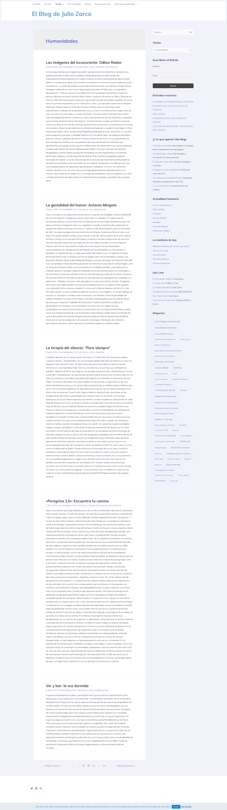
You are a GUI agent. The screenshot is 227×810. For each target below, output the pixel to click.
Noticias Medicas (160, 226)
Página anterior (52, 765)
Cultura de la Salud (165, 390)
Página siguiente (126, 765)
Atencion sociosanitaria (164, 356)
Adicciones (185, 339)
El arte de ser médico (163, 279)
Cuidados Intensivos (180, 379)
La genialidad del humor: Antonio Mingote (81, 205)
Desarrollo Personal (98, 505)
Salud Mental (111, 67)
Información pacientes (124, 4)
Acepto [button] (176, 807)
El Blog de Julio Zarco (61, 13)
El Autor (47, 4)
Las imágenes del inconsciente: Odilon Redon (84, 62)
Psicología (158, 459)
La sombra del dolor (162, 287)
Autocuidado (161, 367)
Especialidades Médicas (164, 425)
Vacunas (174, 481)
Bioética (177, 367)
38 (83, 765)
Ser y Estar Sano (160, 296)
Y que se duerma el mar (164, 300)
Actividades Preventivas (167, 321)
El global (157, 214)
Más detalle (186, 807)
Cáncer (183, 390)
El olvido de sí (159, 283)
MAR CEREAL (159, 114)
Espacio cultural (163, 419)
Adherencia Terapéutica (165, 339)
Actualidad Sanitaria (166, 327)
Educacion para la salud (166, 408)
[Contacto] (41, 788)
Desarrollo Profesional (166, 402)
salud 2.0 (158, 465)
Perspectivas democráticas (165, 292)
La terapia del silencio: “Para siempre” (78, 348)
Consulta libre (159, 255)
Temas (58, 4)
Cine (106, 690)
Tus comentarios (160, 186)
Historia (175, 430)
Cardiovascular (161, 374)
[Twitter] (32, 788)
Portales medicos (161, 259)
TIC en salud (183, 475)
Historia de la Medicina (165, 435)
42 (104, 765)
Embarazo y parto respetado (166, 170)
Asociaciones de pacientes (168, 350)
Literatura (185, 441)
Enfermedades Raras (164, 413)
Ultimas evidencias (161, 263)
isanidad (156, 222)
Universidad (160, 481)
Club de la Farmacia (162, 146)
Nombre (156, 66)
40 (94, 765)
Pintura (158, 453)
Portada (36, 4)
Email (155, 76)
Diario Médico (159, 209)
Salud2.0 (187, 459)
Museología (160, 447)
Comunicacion (161, 379)
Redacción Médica (161, 231)
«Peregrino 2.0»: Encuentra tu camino (77, 501)
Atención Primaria (164, 361)
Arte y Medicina (97, 67)
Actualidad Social (98, 209)
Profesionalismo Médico (178, 453)
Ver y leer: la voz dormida (67, 686)
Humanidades (65, 67)
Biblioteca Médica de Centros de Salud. (171, 246)
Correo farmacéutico (162, 205)
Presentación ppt (102, 4)
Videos (87, 4)
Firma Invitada (74, 4)
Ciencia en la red (160, 251)
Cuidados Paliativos (163, 384)
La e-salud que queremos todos (168, 178)
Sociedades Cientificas (164, 470)
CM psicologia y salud (163, 154)
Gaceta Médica (160, 218)
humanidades (186, 436)
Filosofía (182, 425)
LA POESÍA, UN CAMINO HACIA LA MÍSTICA (173, 102)
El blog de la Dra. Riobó (164, 162)
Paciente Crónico (180, 447)
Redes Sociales (173, 459)
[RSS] (36, 788)
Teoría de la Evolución (163, 475)
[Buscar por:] (173, 32)
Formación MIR (161, 430)
